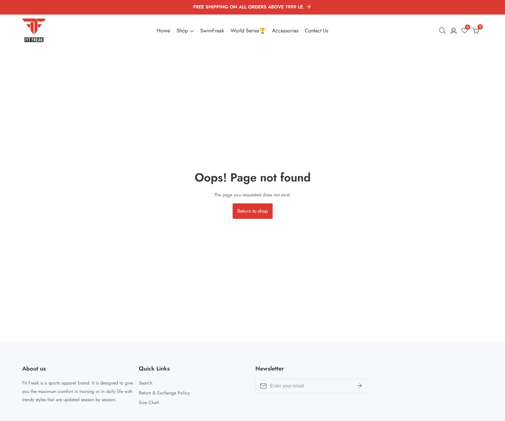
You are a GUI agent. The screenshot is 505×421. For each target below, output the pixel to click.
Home (163, 30)
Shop (182, 30)
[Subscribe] (359, 386)
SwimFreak (212, 30)
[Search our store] (443, 30)
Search (145, 383)
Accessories (285, 30)
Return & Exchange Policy (164, 392)
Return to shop (252, 210)
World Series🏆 (248, 30)
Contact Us (316, 30)
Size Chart (149, 402)
